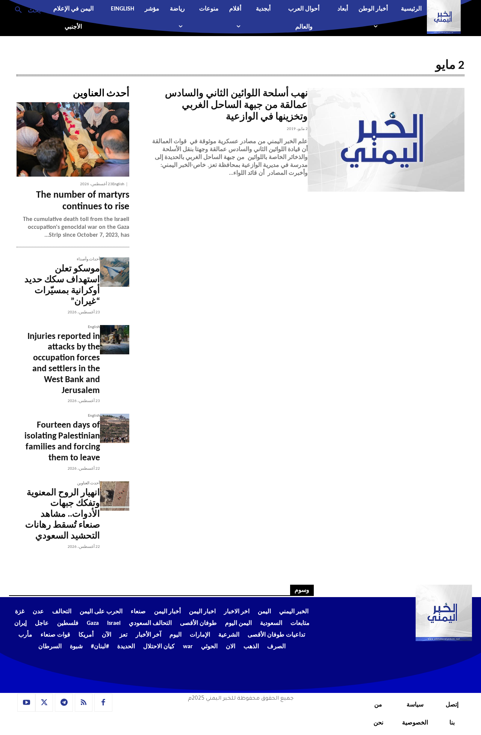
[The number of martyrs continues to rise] (73, 139)
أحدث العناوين (88, 483)
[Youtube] (26, 703)
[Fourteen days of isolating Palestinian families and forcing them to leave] (114, 428)
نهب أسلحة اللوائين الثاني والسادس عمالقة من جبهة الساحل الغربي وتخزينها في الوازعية (236, 105)
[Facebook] (103, 703)
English (118, 184)
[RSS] (84, 703)
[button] (25, 9)
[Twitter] (44, 703)
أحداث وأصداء (88, 259)
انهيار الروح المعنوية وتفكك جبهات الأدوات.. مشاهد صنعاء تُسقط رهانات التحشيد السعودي (62, 514)
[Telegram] (64, 703)
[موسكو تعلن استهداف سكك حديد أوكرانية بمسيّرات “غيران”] (114, 272)
